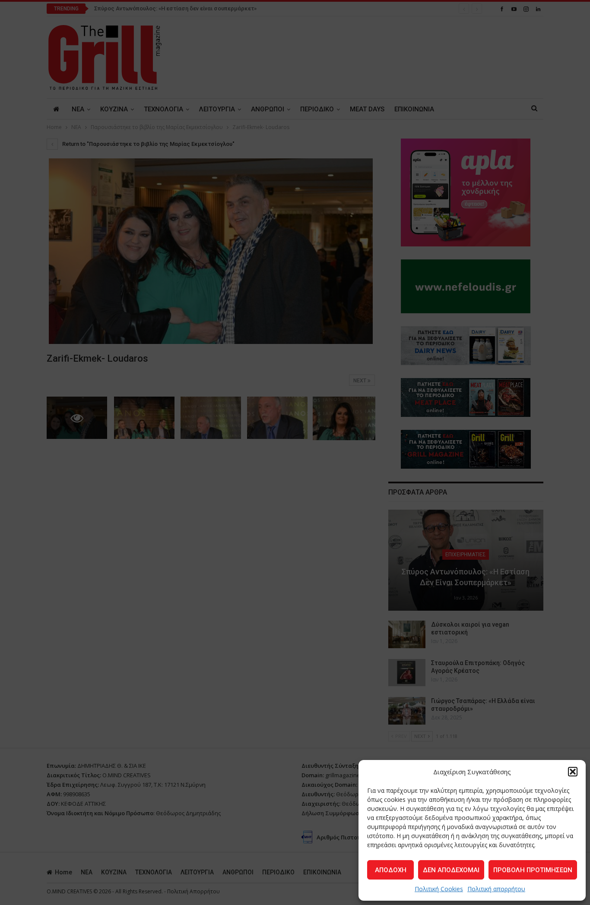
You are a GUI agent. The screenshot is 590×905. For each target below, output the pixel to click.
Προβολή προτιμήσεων (532, 870)
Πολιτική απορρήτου (496, 889)
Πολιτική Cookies (439, 889)
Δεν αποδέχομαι (451, 870)
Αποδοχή (390, 870)
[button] (572, 771)
